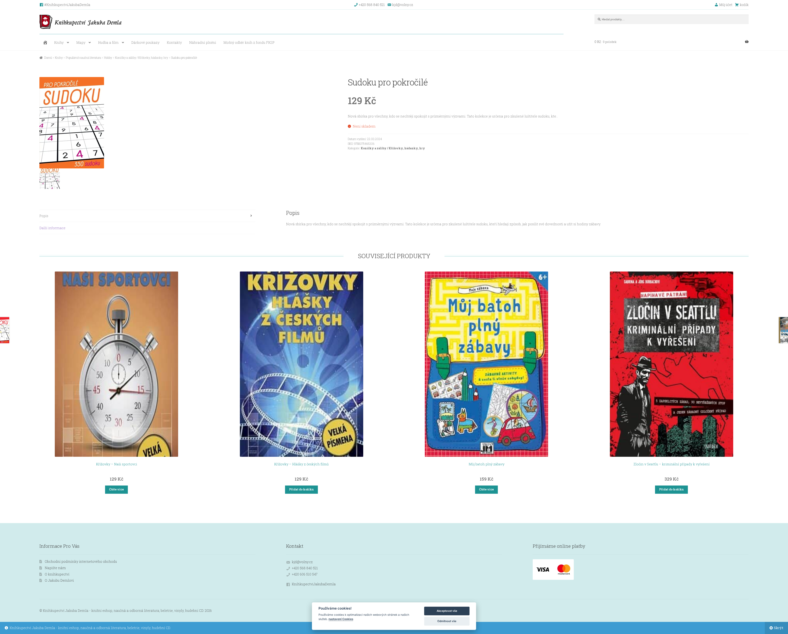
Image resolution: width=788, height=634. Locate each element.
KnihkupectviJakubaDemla (314, 584)
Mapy (80, 42)
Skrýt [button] (778, 628)
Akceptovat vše (447, 610)
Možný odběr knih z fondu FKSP (249, 42)
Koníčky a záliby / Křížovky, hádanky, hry (141, 58)
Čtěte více (116, 489)
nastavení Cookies (341, 619)
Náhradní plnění (202, 42)
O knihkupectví (57, 574)
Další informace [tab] (52, 228)
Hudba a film (108, 42)
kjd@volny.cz (302, 562)
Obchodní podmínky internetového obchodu (81, 561)
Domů (48, 58)
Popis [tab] (43, 216)
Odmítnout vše (446, 621)
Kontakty (174, 42)
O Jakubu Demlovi (59, 580)
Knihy (59, 42)
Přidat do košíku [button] (301, 489)
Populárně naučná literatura (83, 58)
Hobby (108, 58)
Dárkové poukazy (145, 42)
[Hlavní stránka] (44, 43)
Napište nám (55, 568)
